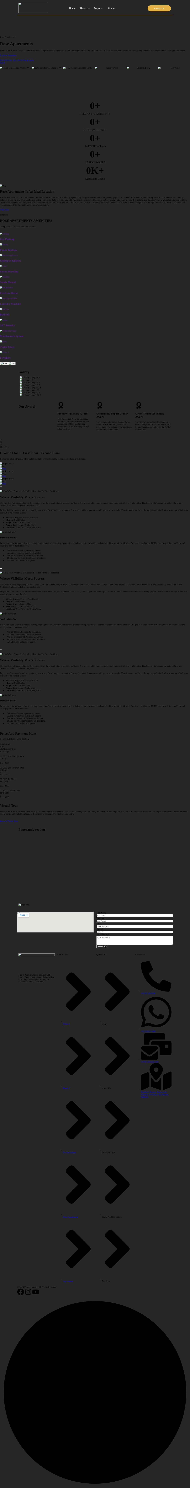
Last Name (101, 918)
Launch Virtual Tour (9, 821)
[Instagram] (28, 1291)
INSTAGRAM (19, 60)
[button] (99, 8)
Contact (112, 8)
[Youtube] (35, 1291)
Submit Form (103, 946)
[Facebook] (20, 1291)
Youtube (30, 60)
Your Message (102, 934)
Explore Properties (8, 55)
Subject (99, 929)
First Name (101, 913)
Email (99, 923)
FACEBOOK (6, 60)
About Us (85, 8)
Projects (98, 8)
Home (72, 8)
